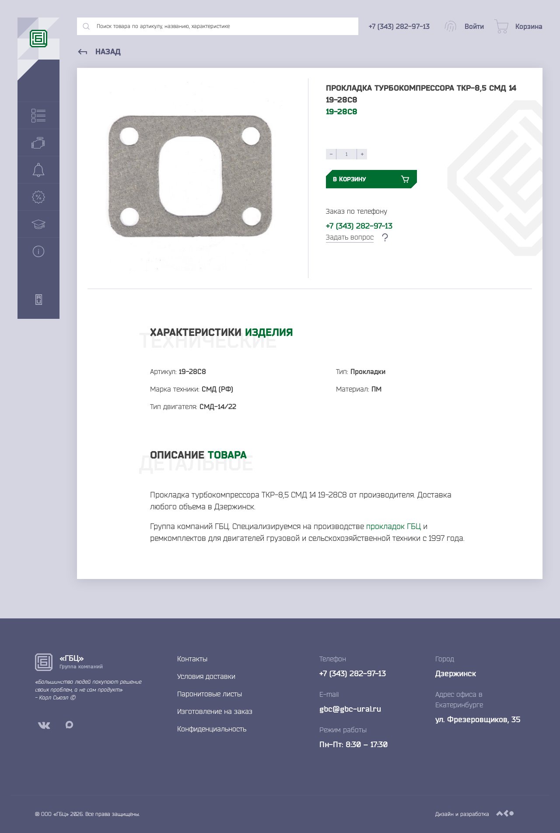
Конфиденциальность (211, 729)
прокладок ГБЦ (393, 526)
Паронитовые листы (209, 694)
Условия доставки (206, 676)
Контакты (192, 659)
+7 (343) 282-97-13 (359, 225)
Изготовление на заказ (214, 711)
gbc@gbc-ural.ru (350, 708)
